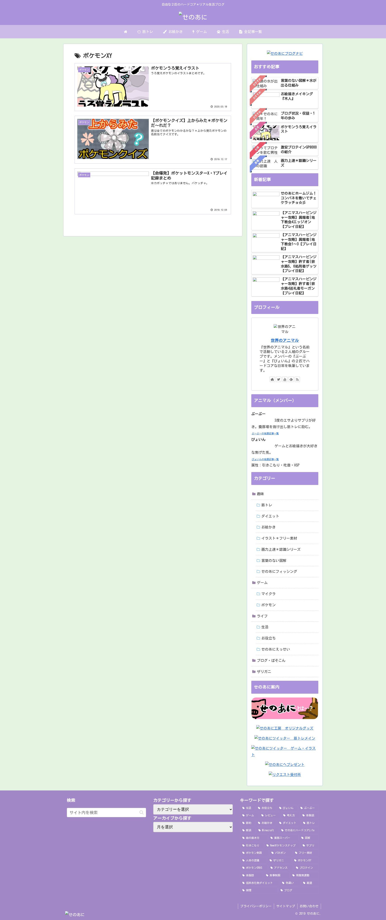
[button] (141, 812)
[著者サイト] (272, 379)
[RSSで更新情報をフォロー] (297, 379)
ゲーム (262, 582)
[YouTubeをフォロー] (284, 379)
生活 (265, 627)
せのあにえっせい (275, 649)
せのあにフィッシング (279, 571)
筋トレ (266, 505)
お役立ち (268, 638)
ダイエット (270, 516)
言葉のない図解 (273, 560)
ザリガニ (264, 671)
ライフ (262, 616)
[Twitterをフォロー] (278, 379)
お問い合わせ (309, 906)
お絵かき (268, 527)
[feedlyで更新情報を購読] (291, 379)
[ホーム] (125, 31)
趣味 (260, 494)
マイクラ (268, 594)
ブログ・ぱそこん (271, 660)
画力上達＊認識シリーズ (281, 549)
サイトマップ (285, 906)
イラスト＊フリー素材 (279, 538)
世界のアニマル (285, 340)
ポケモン (268, 605)
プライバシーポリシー (256, 906)
